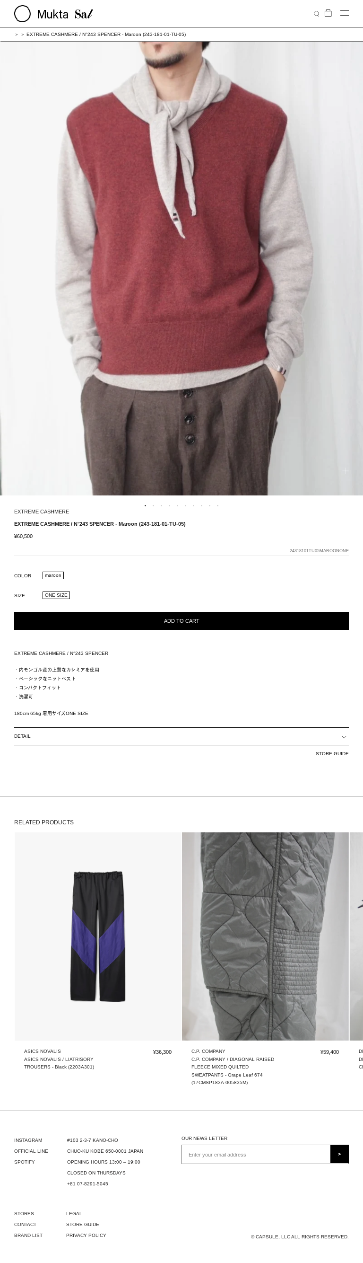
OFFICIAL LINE (31, 1151)
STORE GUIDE (332, 753)
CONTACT (25, 1224)
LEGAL (74, 1213)
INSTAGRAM (28, 1140)
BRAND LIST (28, 1235)
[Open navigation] (344, 13)
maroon (53, 575)
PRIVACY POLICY (86, 1235)
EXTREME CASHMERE (41, 511)
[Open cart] (328, 13)
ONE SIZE (56, 595)
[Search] (316, 13)
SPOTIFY (24, 1162)
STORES (24, 1213)
